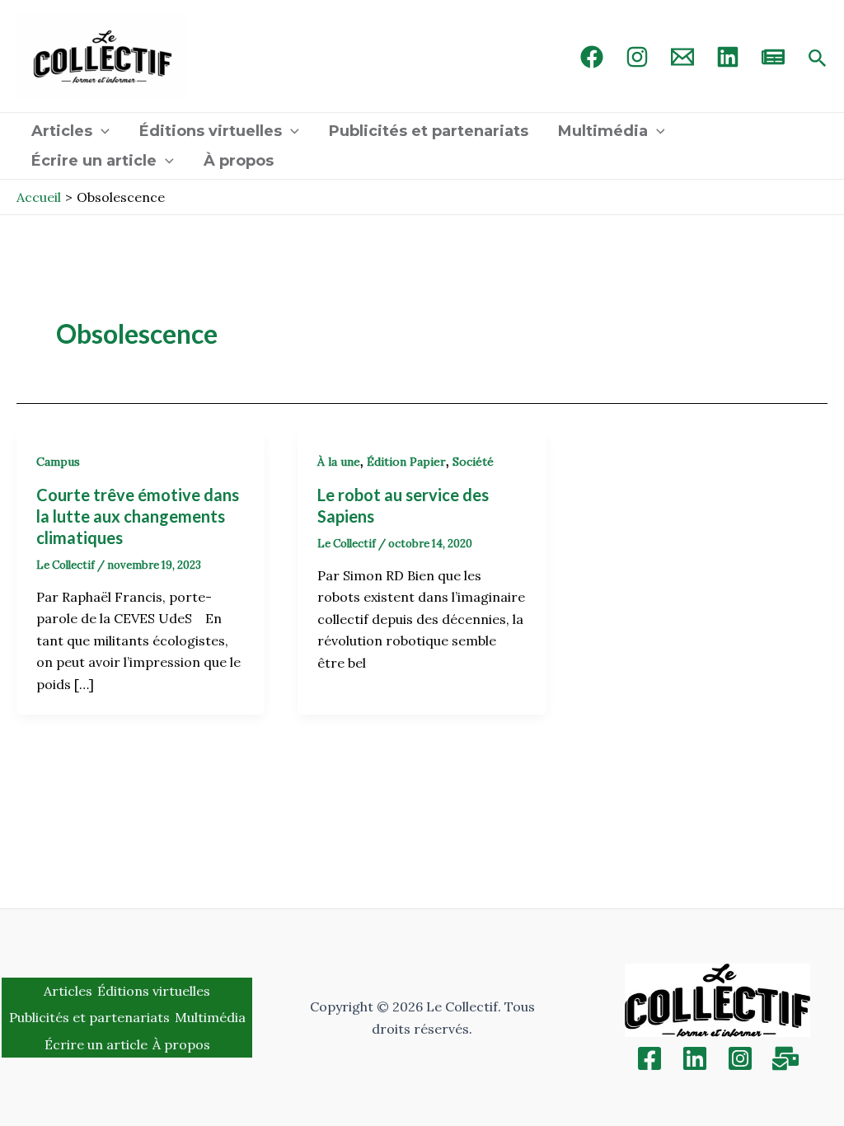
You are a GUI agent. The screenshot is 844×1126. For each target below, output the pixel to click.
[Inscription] (785, 1058)
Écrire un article (94, 161)
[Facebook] (591, 56)
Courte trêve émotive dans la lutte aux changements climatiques (137, 516)
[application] (101, 131)
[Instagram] (637, 56)
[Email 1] (682, 56)
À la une (338, 461)
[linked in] (727, 56)
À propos (239, 161)
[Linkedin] (695, 1058)
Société (473, 461)
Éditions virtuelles (210, 131)
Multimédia (603, 131)
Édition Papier (406, 461)
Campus (58, 461)
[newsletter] (773, 56)
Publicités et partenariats (428, 131)
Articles (61, 131)
